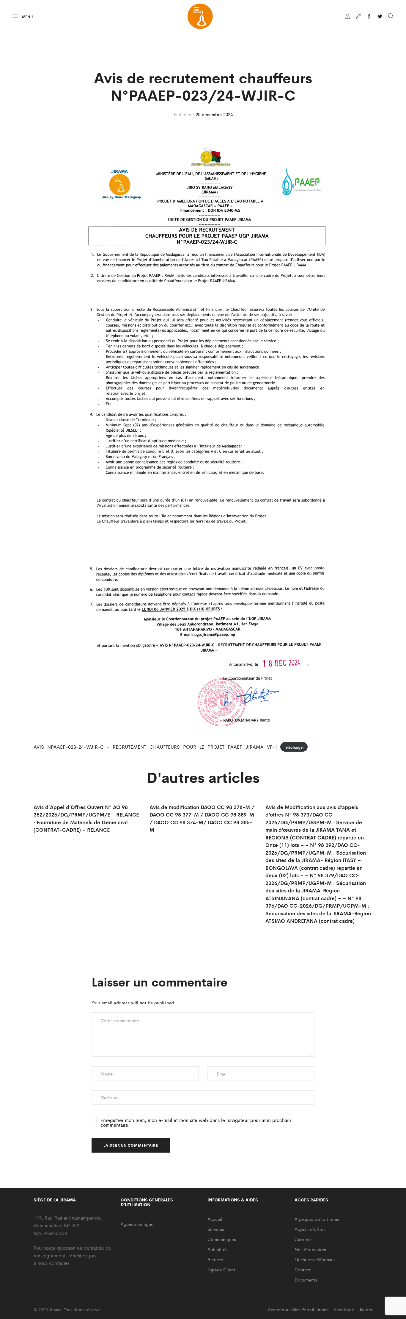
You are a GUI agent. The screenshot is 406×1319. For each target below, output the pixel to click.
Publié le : (184, 114)
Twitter (365, 1309)
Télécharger (294, 747)
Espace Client (221, 1269)
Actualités (217, 1249)
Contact (303, 1269)
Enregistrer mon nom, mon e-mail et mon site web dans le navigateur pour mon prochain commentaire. (195, 1122)
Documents (306, 1279)
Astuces (215, 1259)
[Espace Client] (347, 17)
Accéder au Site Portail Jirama (298, 1309)
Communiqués (221, 1239)
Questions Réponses (315, 1259)
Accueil (214, 1219)
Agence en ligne (137, 1224)
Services (215, 1229)
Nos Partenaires (310, 1249)
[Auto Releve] (358, 17)
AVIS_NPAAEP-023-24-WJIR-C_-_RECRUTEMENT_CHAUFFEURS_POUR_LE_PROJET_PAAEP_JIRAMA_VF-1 (155, 746)
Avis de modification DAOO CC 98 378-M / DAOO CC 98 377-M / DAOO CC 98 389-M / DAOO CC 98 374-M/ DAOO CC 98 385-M (202, 818)
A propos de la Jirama (317, 1219)
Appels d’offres (310, 1229)
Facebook (344, 1309)
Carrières (304, 1239)
